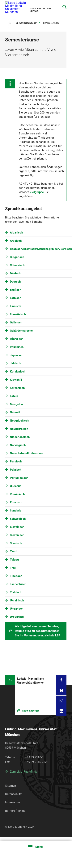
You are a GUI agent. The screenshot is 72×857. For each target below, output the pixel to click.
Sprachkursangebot (26, 23)
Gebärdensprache (21, 330)
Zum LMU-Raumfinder (24, 771)
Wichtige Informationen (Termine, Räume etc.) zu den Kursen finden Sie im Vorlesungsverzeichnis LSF (37, 631)
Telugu (14, 559)
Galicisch (16, 322)
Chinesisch (17, 265)
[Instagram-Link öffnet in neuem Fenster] (61, 701)
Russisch (16, 502)
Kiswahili (16, 379)
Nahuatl (15, 412)
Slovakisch (17, 527)
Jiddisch (15, 363)
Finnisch (15, 306)
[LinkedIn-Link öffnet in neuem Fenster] (61, 711)
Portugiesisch (19, 478)
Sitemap (10, 785)
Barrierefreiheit (15, 811)
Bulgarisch (17, 257)
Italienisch (17, 347)
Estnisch (15, 298)
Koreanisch (17, 388)
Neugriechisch (19, 420)
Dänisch (15, 273)
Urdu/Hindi (17, 617)
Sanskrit (15, 510)
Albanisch (16, 232)
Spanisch (16, 543)
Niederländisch (20, 437)
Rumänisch (17, 494)
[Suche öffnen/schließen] (64, 7)
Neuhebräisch (19, 428)
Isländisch (16, 339)
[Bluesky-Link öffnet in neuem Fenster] (61, 690)
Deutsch (15, 281)
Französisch (18, 314)
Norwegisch (18, 445)
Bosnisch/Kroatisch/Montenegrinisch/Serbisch (41, 249)
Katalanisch (18, 371)
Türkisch (15, 592)
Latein (14, 396)
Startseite (5, 23)
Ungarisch (16, 608)
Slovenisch (17, 535)
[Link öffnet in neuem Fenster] (35, 695)
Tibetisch (16, 576)
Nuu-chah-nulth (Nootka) (26, 453)
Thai (13, 567)
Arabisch (16, 240)
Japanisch (16, 355)
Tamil (13, 551)
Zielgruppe (37, 192)
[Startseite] (10, 680)
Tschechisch (18, 584)
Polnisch (15, 469)
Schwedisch (18, 518)
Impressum (12, 802)
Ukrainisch (17, 600)
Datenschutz (13, 794)
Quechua (15, 486)
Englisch (15, 289)
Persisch (16, 461)
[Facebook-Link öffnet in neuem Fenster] (61, 680)
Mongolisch (17, 404)
